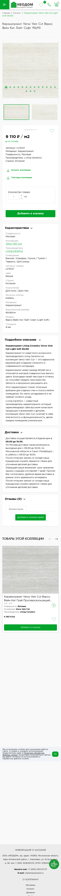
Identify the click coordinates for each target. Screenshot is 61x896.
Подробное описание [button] (21, 340)
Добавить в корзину (30, 213)
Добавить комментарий (30, 517)
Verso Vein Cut (14, 244)
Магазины (30, 885)
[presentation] (50, 538)
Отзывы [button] (13, 499)
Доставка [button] (12, 432)
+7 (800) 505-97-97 (37, 869)
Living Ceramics (14, 251)
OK (55, 754)
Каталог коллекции (21, 170)
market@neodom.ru (34, 873)
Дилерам (30, 893)
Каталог (30, 889)
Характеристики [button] (17, 228)
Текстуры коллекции (21, 177)
